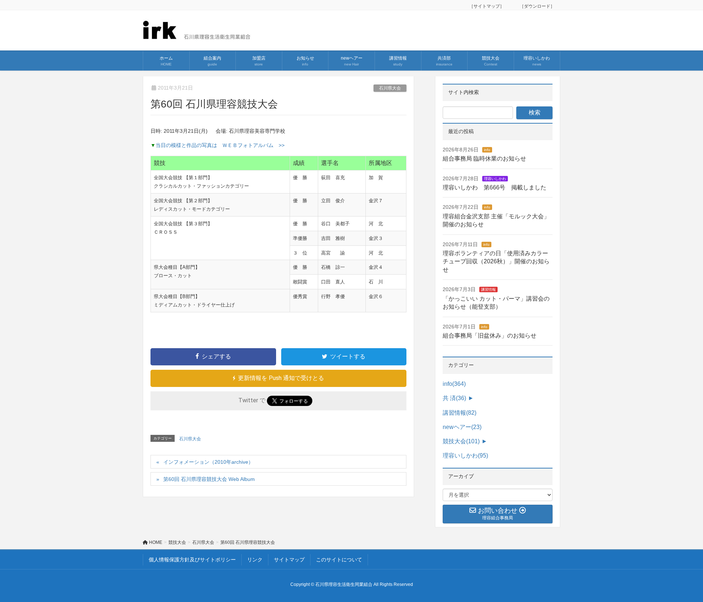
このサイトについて (339, 560)
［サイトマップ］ (489, 6)
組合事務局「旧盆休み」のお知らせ (489, 335)
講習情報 (488, 289)
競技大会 (461, 441)
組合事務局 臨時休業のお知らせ (484, 158)
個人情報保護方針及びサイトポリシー (192, 560)
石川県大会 (390, 88)
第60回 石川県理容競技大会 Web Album (211, 479)
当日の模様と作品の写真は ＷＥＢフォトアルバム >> (220, 145)
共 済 (454, 398)
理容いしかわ (495, 179)
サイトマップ (289, 560)
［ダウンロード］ (537, 6)
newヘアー (462, 427)
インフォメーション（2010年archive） (208, 462)
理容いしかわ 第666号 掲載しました (494, 187)
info (487, 150)
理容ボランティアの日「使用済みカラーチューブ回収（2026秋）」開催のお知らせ (496, 261)
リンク (255, 560)
